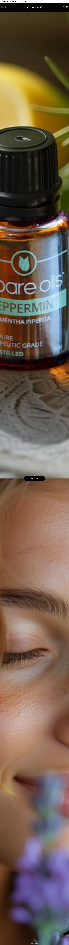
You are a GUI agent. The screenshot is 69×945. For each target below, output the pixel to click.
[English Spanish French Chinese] (22, 1)
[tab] (31, 943)
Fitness (35, 478)
